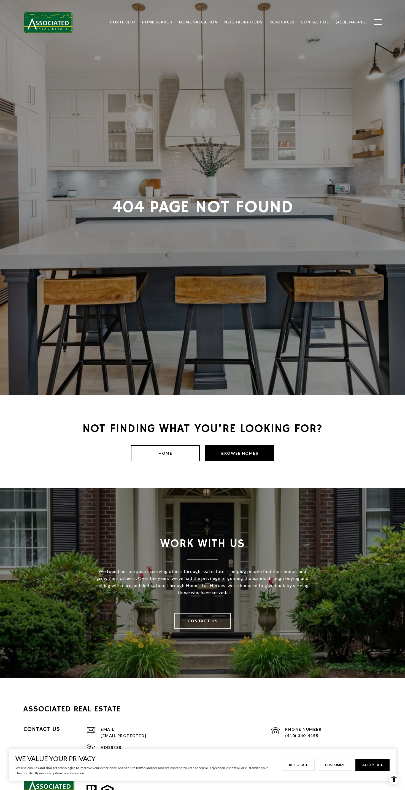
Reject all (298, 765)
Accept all (372, 765)
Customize (335, 765)
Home (165, 453)
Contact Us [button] (202, 620)
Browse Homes (239, 453)
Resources (282, 22)
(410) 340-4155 (301, 735)
